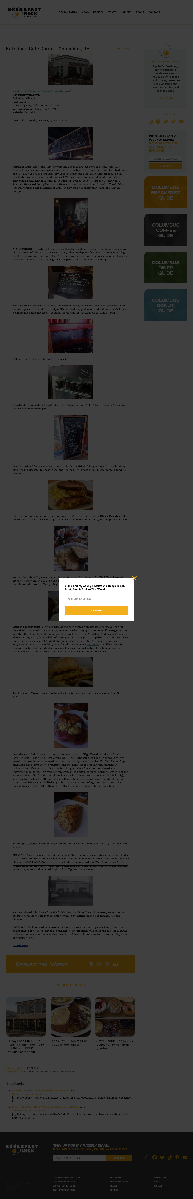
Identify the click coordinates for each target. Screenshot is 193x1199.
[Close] (134, 578)
